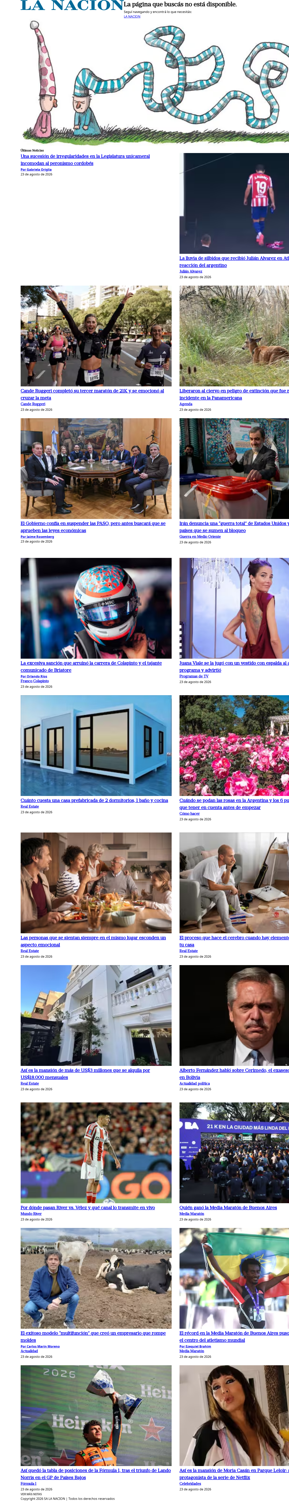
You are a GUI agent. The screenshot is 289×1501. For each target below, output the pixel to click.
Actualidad (29, 1351)
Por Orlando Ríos (34, 676)
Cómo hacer (189, 814)
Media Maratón (191, 1214)
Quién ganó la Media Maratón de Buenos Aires (228, 1208)
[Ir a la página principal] (72, 9)
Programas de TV (194, 677)
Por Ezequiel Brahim (195, 1346)
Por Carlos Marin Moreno (40, 1346)
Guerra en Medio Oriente (200, 537)
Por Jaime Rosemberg (37, 537)
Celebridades (190, 1484)
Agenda (185, 404)
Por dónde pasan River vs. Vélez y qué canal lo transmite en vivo (88, 1208)
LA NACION (132, 16)
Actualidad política (194, 1084)
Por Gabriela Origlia (36, 169)
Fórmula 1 (28, 1484)
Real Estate (30, 807)
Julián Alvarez (190, 272)
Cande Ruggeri (33, 404)
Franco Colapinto (35, 681)
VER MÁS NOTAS (31, 1494)
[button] (96, 337)
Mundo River (31, 1214)
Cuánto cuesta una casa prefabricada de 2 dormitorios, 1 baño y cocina (94, 800)
